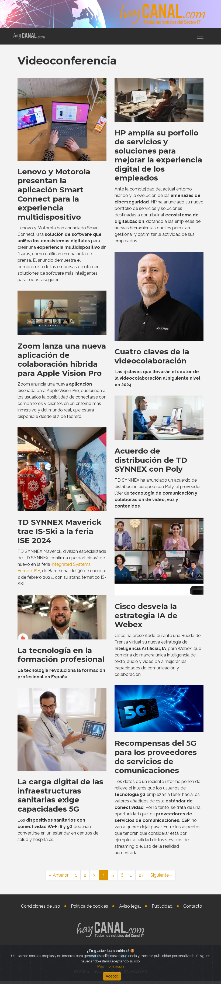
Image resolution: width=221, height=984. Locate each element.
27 (141, 875)
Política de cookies (89, 906)
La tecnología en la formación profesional (61, 655)
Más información (110, 966)
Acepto (112, 976)
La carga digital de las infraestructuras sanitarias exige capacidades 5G (60, 795)
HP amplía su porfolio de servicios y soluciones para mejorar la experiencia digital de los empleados (158, 155)
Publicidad (162, 906)
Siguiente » (161, 875)
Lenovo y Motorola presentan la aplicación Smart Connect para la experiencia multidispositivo (54, 194)
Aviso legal (130, 906)
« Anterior (58, 875)
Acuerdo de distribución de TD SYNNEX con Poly (151, 460)
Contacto (192, 906)
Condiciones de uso (40, 906)
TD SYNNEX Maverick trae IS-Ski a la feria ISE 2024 (59, 531)
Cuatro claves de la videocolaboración (152, 356)
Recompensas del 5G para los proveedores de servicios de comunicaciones (156, 756)
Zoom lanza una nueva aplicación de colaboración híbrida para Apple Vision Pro (62, 359)
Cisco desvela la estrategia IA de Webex (146, 615)
